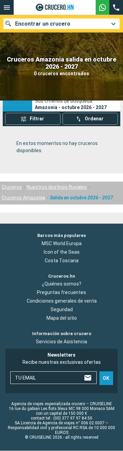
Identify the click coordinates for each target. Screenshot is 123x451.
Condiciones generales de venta (62, 301)
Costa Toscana (62, 260)
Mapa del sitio (61, 318)
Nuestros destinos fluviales (57, 187)
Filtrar (37, 118)
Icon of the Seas (62, 252)
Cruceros (12, 187)
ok (106, 378)
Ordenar (94, 118)
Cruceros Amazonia (23, 197)
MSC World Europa (62, 243)
